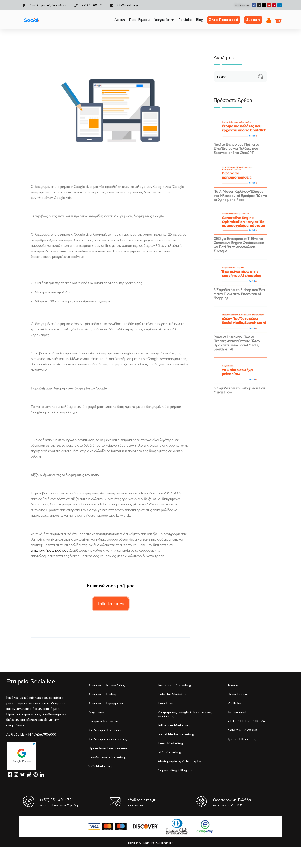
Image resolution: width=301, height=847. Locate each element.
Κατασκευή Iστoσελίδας (106, 685)
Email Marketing (170, 743)
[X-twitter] (264, 5)
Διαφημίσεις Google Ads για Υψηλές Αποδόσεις (185, 714)
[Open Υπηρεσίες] (172, 20)
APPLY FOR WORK (242, 730)
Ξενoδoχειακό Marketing (107, 757)
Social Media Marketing (176, 734)
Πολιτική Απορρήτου (141, 842)
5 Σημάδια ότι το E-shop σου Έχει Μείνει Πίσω (239, 390)
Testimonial (236, 712)
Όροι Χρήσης (164, 842)
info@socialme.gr (140, 799)
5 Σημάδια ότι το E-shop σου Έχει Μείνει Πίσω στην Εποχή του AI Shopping (239, 294)
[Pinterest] (274, 5)
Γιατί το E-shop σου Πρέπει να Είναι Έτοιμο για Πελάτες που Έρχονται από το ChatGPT (236, 148)
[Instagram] (259, 5)
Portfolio (234, 703)
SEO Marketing (169, 752)
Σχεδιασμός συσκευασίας (107, 739)
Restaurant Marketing (174, 685)
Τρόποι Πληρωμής (241, 739)
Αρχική (232, 685)
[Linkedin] (279, 5)
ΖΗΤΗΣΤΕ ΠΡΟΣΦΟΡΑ (246, 721)
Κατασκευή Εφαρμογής (106, 703)
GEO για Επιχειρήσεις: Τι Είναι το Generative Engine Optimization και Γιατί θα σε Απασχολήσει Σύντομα (239, 244)
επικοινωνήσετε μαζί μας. (50, 550)
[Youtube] (269, 5)
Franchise (165, 703)
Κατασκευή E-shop (102, 694)
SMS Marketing (100, 766)
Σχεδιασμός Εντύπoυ (104, 730)
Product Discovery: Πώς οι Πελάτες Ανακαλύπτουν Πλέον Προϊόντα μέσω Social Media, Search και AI (237, 343)
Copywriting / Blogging (176, 770)
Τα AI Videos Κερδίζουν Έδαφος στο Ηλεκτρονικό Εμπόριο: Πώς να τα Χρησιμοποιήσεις (240, 195)
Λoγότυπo (96, 712)
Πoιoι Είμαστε (238, 694)
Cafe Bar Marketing (172, 694)
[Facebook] (254, 5)
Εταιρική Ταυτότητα (103, 721)
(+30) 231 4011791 (57, 799)
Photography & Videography (179, 761)
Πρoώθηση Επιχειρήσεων (108, 748)
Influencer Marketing (174, 725)
